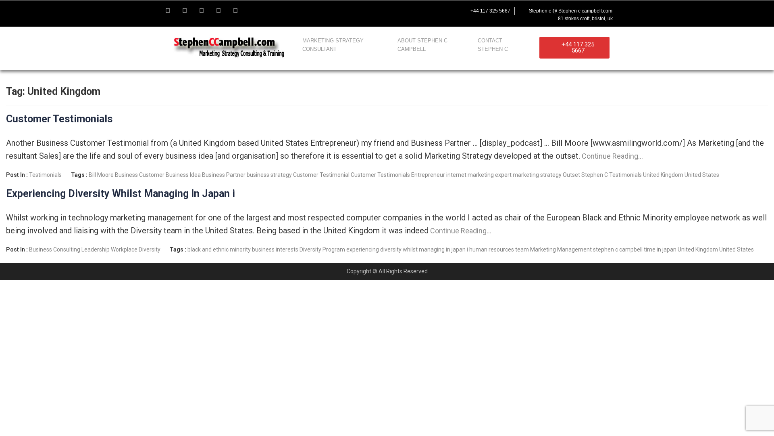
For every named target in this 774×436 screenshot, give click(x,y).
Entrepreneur (428, 175)
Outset (571, 175)
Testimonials (45, 175)
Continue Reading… (611, 156)
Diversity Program (322, 249)
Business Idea (183, 175)
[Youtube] (201, 10)
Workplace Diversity (135, 249)
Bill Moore (101, 175)
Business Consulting (54, 249)
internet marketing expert (479, 175)
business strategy (269, 175)
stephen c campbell (618, 249)
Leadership (95, 249)
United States (702, 175)
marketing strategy (537, 175)
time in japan (660, 249)
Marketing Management (561, 249)
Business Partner (224, 175)
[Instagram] (218, 10)
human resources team (499, 249)
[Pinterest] (235, 10)
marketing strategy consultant (333, 45)
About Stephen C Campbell (422, 45)
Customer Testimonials (59, 119)
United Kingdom (663, 175)
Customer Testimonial (321, 175)
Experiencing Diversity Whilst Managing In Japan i (120, 193)
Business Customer (139, 175)
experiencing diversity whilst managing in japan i (407, 249)
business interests (275, 249)
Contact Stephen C (493, 45)
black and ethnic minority (219, 249)
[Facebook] (167, 10)
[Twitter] (184, 10)
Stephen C (594, 175)
